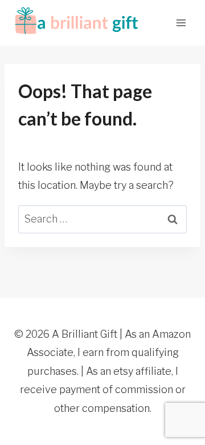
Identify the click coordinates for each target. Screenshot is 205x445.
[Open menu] (180, 22)
